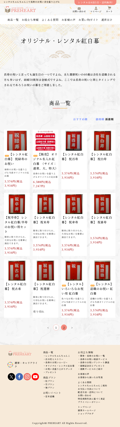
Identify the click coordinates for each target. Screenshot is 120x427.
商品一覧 (13, 19)
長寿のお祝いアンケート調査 (94, 362)
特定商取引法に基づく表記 (91, 398)
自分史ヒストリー (54, 359)
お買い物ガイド (88, 19)
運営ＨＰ (107, 19)
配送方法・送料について (90, 392)
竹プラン (49, 384)
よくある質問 (50, 19)
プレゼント (50, 372)
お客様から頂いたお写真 (90, 377)
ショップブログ (86, 413)
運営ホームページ (87, 410)
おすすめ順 (80, 119)
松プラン (49, 380)
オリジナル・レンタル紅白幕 (59, 365)
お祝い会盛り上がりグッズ (58, 368)
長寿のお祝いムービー (56, 362)
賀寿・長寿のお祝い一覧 (92, 355)
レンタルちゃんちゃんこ (57, 355)
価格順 (100, 119)
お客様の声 (68, 19)
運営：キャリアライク (26, 364)
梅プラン (49, 387)
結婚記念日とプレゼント (92, 365)
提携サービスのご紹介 (91, 368)
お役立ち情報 (30, 19)
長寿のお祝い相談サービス (93, 359)
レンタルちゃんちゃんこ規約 (92, 385)
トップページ (84, 406)
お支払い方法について (89, 388)
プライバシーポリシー (89, 401)
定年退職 (49, 396)
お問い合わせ (84, 395)
